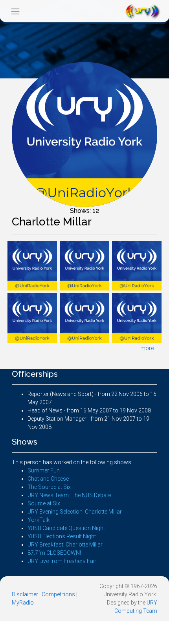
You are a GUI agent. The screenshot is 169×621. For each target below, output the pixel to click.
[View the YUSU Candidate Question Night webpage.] (84, 265)
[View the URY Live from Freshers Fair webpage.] (137, 317)
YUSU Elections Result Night (62, 536)
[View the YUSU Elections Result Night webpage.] (137, 265)
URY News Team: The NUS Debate (69, 495)
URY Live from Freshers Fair (62, 561)
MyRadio (23, 602)
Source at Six (44, 503)
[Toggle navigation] (15, 11)
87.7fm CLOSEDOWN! (54, 553)
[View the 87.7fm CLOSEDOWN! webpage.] (84, 317)
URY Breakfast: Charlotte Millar (65, 544)
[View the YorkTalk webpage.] (32, 265)
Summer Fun (44, 470)
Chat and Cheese (48, 479)
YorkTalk (39, 520)
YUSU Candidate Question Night (66, 528)
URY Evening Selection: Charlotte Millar (75, 511)
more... (148, 348)
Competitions (58, 594)
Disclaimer (25, 594)
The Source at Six (49, 487)
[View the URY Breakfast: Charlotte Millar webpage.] (32, 317)
